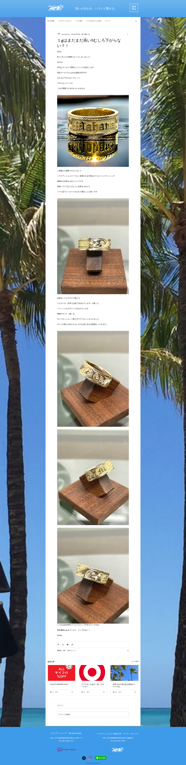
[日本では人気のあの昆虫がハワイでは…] (124, 673)
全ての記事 (50, 21)
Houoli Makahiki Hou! (59, 684)
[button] (134, 8)
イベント (107, 21)
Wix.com (98, 763)
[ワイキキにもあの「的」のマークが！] (93, 673)
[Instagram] (90, 758)
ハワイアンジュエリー (65, 21)
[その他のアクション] (128, 34)
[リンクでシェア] (72, 644)
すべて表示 (135, 661)
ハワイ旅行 (79, 21)
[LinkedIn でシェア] (67, 644)
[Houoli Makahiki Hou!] (62, 673)
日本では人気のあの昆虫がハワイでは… (124, 685)
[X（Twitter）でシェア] (63, 644)
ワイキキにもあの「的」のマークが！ (92, 685)
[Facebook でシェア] (58, 644)
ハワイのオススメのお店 (93, 21)
